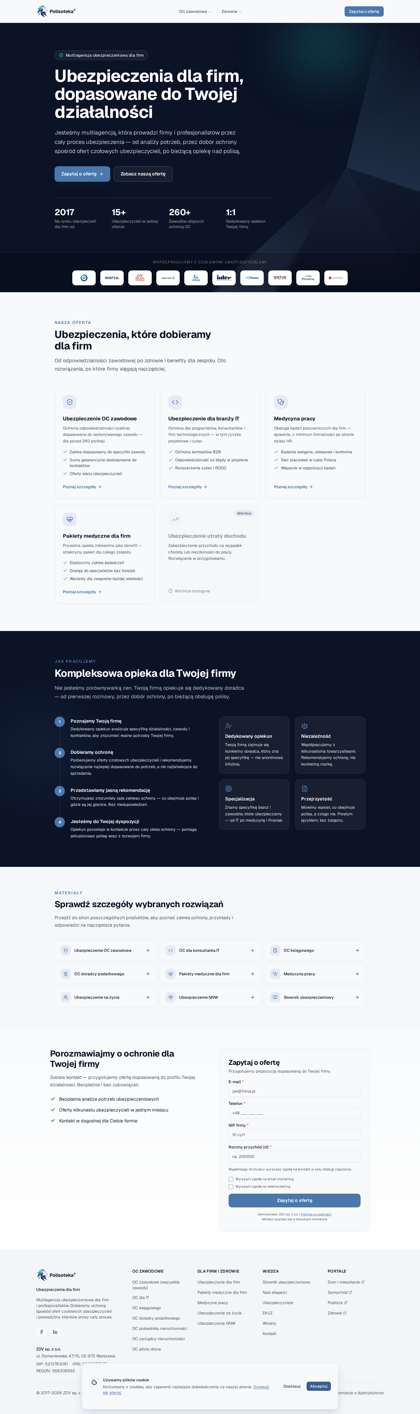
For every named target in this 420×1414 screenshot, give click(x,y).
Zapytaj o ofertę (364, 11)
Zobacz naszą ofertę (143, 174)
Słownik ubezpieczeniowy (287, 1282)
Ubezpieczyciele (278, 1302)
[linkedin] (55, 1332)
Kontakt (269, 1333)
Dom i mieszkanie (344, 1282)
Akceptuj (318, 1386)
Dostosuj (292, 1386)
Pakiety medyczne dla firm (222, 1292)
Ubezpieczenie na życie (219, 1313)
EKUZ (268, 1313)
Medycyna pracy (212, 1302)
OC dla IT (140, 1297)
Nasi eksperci (275, 1292)
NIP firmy (239, 1125)
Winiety (269, 1323)
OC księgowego (146, 1307)
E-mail (236, 1082)
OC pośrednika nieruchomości (159, 1328)
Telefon (237, 1103)
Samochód (337, 1292)
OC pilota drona (146, 1349)
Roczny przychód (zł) (250, 1147)
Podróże (335, 1302)
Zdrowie (229, 11)
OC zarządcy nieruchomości (158, 1338)
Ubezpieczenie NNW (216, 1323)
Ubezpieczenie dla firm (218, 1282)
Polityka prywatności (316, 1214)
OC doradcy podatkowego (156, 1318)
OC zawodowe (193, 11)
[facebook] (41, 1332)
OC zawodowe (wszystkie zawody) (156, 1284)
